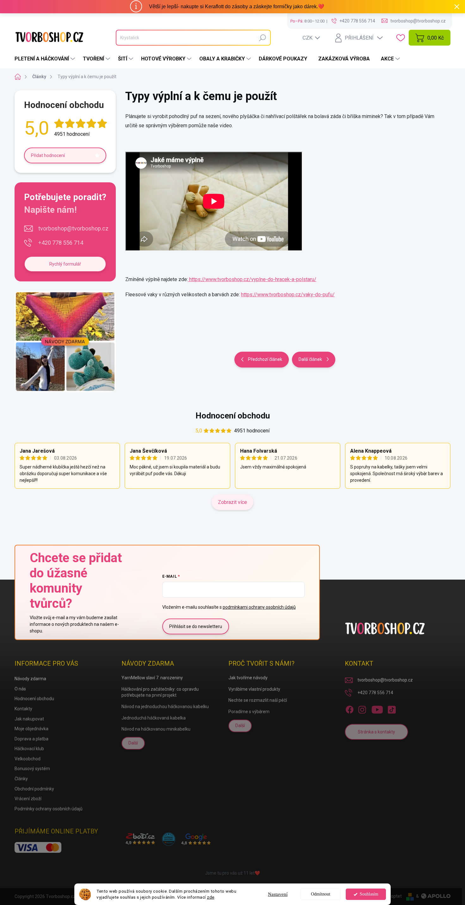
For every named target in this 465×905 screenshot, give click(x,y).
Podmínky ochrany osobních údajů (49, 808)
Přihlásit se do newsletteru (195, 626)
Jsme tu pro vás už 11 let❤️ (232, 873)
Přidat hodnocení (48, 155)
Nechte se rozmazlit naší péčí (257, 700)
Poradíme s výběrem (249, 711)
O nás (20, 688)
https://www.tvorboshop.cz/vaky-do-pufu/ (288, 295)
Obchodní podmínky (34, 788)
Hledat (262, 37)
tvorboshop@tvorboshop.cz (73, 228)
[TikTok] (391, 708)
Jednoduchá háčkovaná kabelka (153, 717)
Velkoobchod (27, 758)
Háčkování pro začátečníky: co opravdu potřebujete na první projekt (160, 692)
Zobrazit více (232, 502)
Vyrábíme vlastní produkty (254, 689)
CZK (307, 38)
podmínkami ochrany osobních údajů (259, 607)
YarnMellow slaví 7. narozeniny (152, 677)
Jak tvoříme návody (248, 677)
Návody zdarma (30, 678)
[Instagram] (362, 708)
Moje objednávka (31, 728)
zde (210, 897)
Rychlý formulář (65, 264)
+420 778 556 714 (60, 242)
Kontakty (23, 708)
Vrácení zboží (28, 798)
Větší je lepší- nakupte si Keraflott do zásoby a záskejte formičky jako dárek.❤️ (236, 6)
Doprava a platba (31, 738)
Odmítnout (320, 894)
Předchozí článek (265, 359)
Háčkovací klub (29, 748)
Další (133, 742)
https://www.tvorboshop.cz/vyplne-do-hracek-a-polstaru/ (252, 279)
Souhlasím (369, 894)
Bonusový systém (32, 768)
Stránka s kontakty (376, 731)
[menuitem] (46, 58)
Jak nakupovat (29, 718)
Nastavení (278, 894)
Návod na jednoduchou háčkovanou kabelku (165, 706)
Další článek (310, 359)
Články (21, 778)
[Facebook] (349, 708)
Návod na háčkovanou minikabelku (155, 729)
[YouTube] (377, 708)
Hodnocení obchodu (232, 415)
